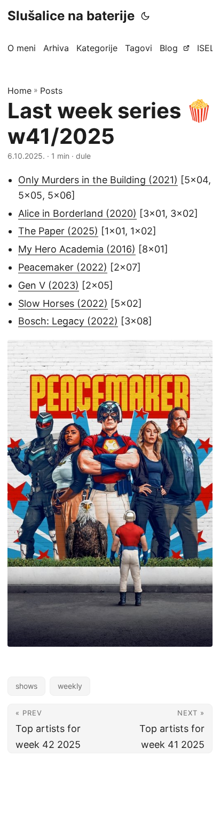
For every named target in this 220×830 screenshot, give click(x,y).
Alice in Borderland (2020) (77, 213)
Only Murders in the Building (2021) (98, 179)
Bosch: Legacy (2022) (68, 321)
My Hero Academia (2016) (77, 249)
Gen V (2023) (48, 285)
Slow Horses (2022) (63, 303)
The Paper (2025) (58, 231)
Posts (51, 90)
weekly (70, 685)
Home (19, 90)
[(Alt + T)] (145, 16)
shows (26, 685)
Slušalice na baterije (71, 15)
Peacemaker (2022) (62, 267)
